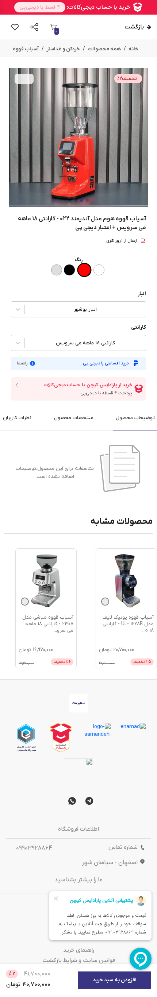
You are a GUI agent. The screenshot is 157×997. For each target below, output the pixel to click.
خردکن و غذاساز (63, 49)
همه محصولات (104, 49)
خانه (133, 49)
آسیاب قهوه (26, 49)
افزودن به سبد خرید (115, 980)
